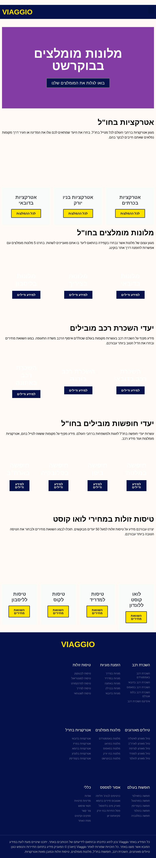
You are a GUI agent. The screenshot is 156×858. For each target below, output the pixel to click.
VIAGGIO (17, 12)
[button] (151, 10)
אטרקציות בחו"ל (126, 122)
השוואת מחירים (136, 617)
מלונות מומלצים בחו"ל (115, 233)
